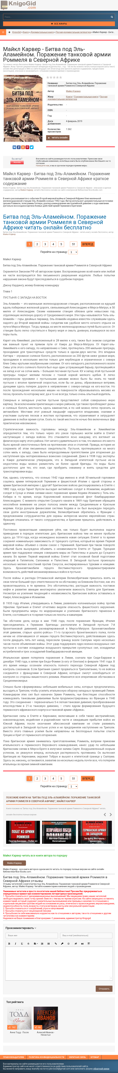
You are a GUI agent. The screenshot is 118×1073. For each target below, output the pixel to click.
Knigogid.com (23, 5)
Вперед (88, 244)
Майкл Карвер (73, 91)
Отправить (104, 988)
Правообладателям (13, 1057)
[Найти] (112, 17)
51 (73, 244)
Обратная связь (77, 1057)
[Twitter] (31, 147)
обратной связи (101, 1068)
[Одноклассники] (23, 147)
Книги (69, 96)
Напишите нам (42, 165)
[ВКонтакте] (14, 147)
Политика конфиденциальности (46, 1057)
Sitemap (94, 1057)
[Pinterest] (27, 147)
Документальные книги (86, 96)
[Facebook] (19, 147)
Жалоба (17, 162)
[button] (9, 944)
